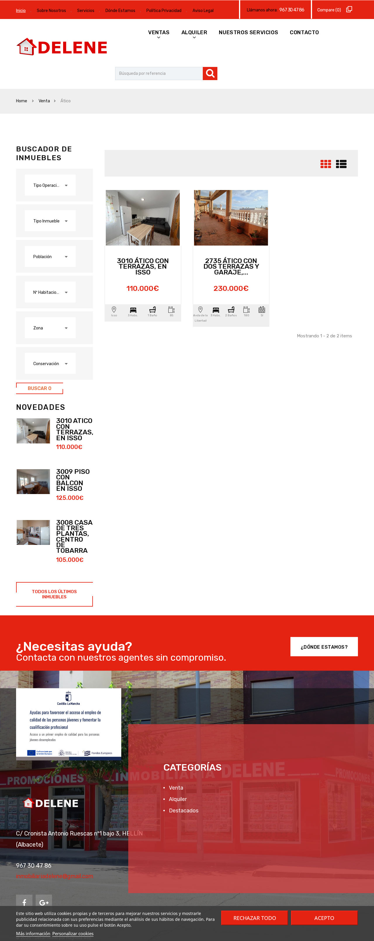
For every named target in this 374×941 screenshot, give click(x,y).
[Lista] (341, 166)
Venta (44, 101)
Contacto (304, 32)
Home (22, 101)
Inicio (21, 10)
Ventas (159, 32)
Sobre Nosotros (51, 10)
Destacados (183, 810)
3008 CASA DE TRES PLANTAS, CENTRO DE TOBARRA (74, 536)
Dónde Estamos (120, 10)
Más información (33, 933)
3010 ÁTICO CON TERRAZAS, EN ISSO (75, 429)
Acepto (324, 917)
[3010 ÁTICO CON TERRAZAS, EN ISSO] (33, 430)
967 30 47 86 (291, 10)
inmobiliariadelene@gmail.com (54, 876)
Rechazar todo (254, 917)
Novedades (40, 407)
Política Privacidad (163, 10)
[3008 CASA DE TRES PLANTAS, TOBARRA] (33, 532)
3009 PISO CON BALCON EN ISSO (73, 480)
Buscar (39, 388)
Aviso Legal (203, 10)
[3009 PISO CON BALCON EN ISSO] (33, 481)
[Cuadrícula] (326, 166)
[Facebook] (24, 903)
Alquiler (194, 32)
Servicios (85, 10)
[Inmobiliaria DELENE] (62, 47)
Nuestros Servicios (248, 32)
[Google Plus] (44, 903)
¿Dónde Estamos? (324, 647)
